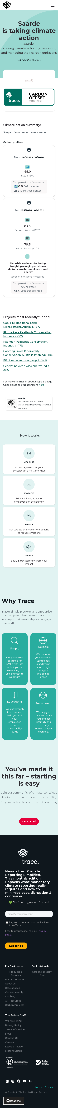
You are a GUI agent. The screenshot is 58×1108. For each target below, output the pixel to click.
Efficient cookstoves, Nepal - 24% (25, 360)
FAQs (8, 1033)
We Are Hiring (13, 1020)
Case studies (12, 988)
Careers (9, 1042)
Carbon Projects (14, 1005)
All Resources (13, 1000)
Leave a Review (14, 1046)
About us (10, 983)
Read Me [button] (15, 1100)
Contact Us (11, 1038)
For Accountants (14, 979)
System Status (13, 1050)
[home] (7, 5)
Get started (29, 821)
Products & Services (15, 973)
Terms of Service (15, 1029)
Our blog (10, 996)
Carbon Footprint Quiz (42, 973)
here (41, 384)
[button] (52, 5)
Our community (14, 992)
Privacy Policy (13, 1025)
